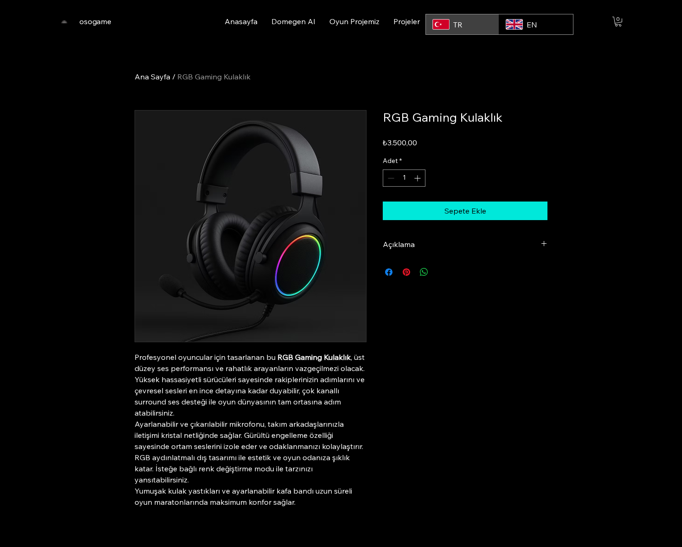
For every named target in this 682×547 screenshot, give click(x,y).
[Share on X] (441, 272)
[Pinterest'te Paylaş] (406, 272)
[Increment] (418, 178)
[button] (618, 21)
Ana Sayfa (152, 76)
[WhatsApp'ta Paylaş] (424, 272)
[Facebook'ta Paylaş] (388, 272)
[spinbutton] (404, 178)
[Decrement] (390, 178)
